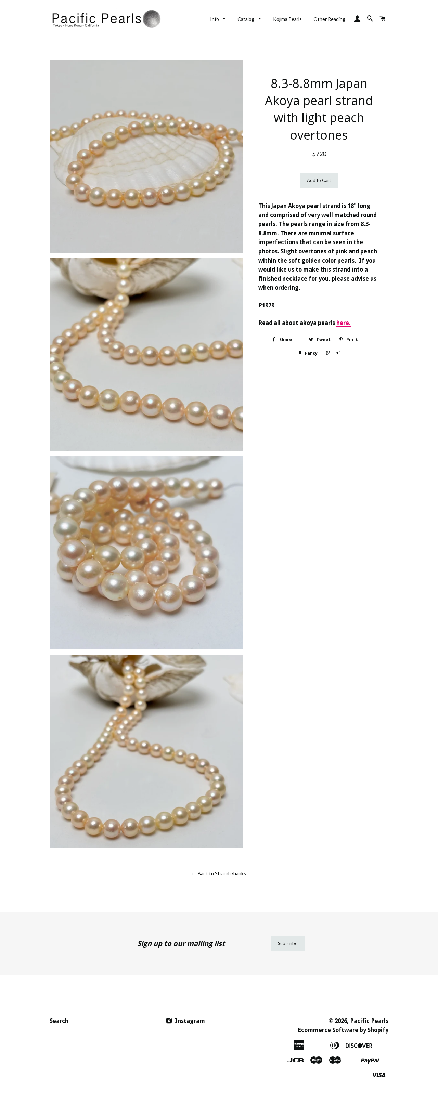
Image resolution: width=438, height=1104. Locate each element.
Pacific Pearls (369, 1020)
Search (59, 1020)
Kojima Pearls (287, 19)
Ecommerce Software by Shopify (343, 1030)
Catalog (246, 19)
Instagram (189, 1020)
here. (343, 322)
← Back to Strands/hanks (219, 873)
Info (215, 19)
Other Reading (329, 19)
